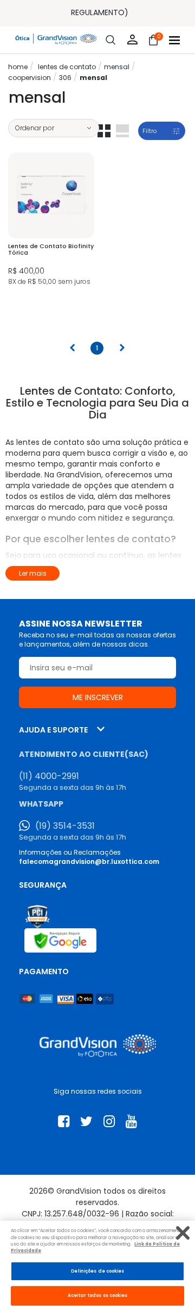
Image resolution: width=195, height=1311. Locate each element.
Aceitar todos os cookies (98, 1295)
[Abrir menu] (174, 40)
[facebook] (63, 1121)
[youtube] (131, 1121)
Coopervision (29, 77)
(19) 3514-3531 (65, 826)
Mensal (116, 66)
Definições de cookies (98, 1271)
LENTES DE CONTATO (67, 66)
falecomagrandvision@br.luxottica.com (89, 861)
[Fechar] (183, 1233)
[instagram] (109, 1121)
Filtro (149, 131)
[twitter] (86, 1121)
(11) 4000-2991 (49, 776)
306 (65, 77)
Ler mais (33, 573)
